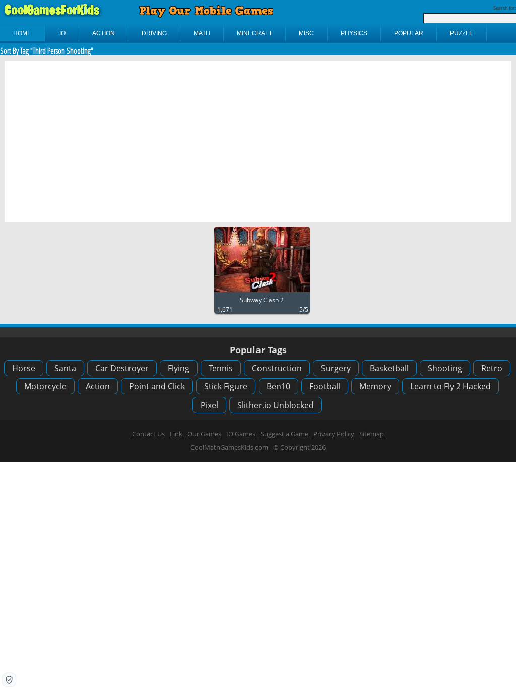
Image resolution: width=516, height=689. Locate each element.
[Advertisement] (258, 141)
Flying (178, 368)
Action (98, 386)
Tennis (221, 368)
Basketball (389, 368)
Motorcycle (45, 386)
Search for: (504, 8)
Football (324, 386)
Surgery (336, 368)
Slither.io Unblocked (275, 405)
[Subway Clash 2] (262, 292)
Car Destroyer (122, 368)
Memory (375, 386)
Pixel (209, 405)
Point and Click (157, 386)
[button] (9, 679)
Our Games (204, 433)
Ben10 (278, 386)
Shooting (445, 368)
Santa (65, 368)
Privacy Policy (333, 433)
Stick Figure (225, 386)
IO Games (240, 433)
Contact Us (148, 433)
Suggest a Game (284, 433)
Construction (277, 368)
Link (176, 433)
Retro (491, 368)
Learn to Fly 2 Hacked (450, 386)
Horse (23, 368)
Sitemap (371, 433)
